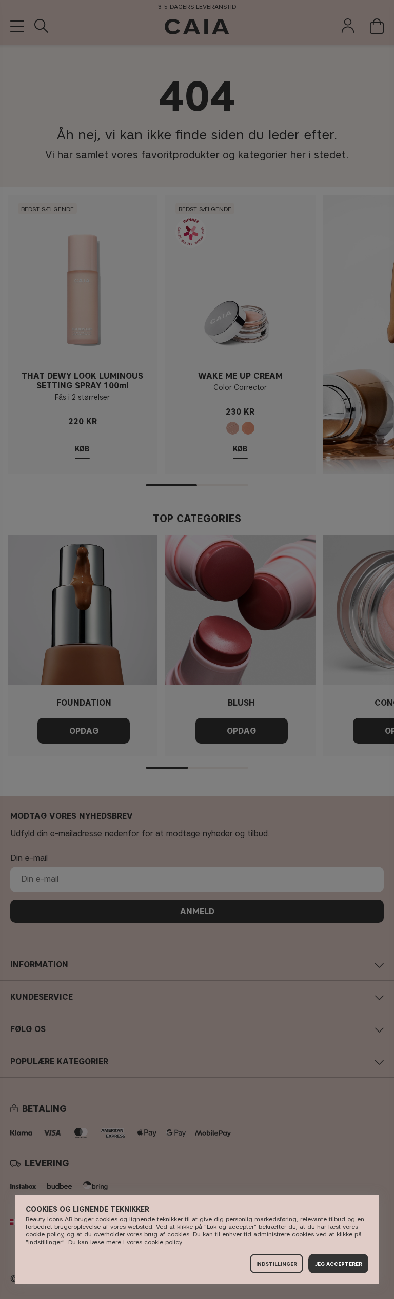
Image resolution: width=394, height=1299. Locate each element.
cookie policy (163, 1242)
